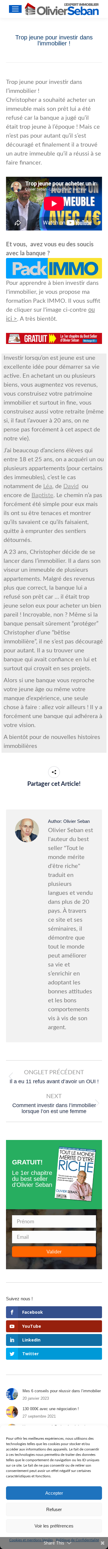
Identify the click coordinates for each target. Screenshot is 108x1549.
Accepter (54, 1493)
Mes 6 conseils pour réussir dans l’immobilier (61, 1391)
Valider (54, 1251)
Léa (47, 486)
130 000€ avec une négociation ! (50, 1409)
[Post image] (12, 1394)
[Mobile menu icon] (15, 9)
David (71, 486)
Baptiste (42, 495)
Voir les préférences (54, 1525)
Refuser (54, 1509)
